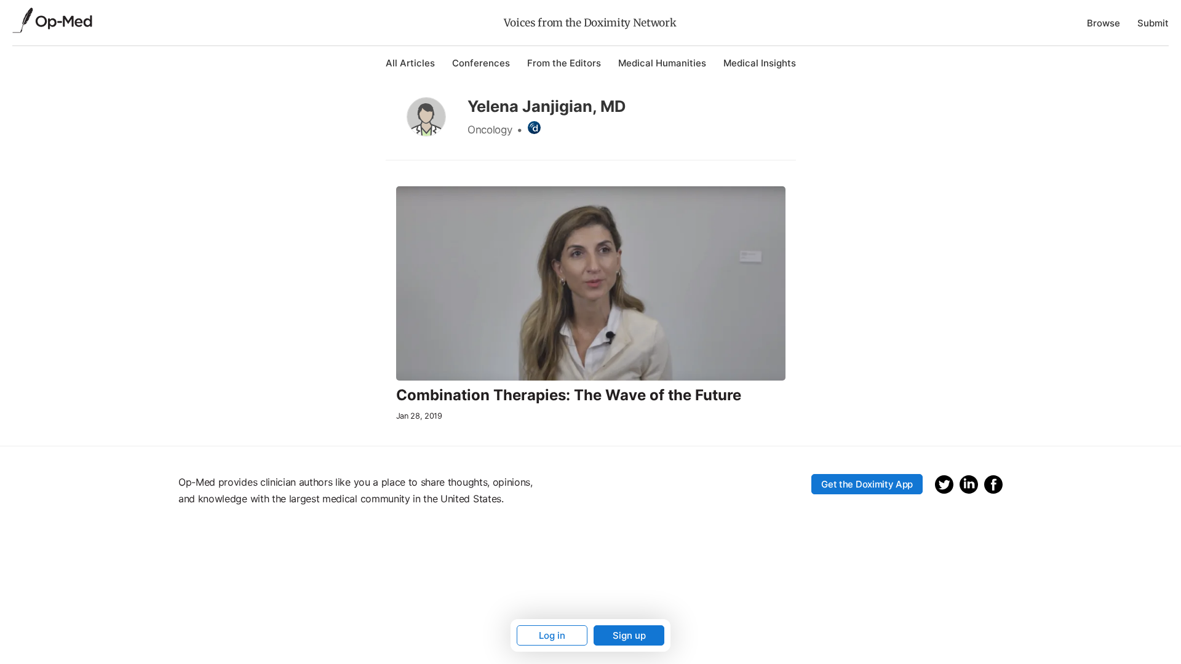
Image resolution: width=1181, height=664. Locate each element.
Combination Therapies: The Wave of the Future (568, 395)
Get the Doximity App (867, 484)
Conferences (481, 63)
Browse (1103, 23)
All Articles (410, 63)
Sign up (629, 635)
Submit (1153, 23)
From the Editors (564, 63)
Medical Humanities (662, 63)
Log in (552, 635)
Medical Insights (759, 63)
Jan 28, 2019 (419, 416)
